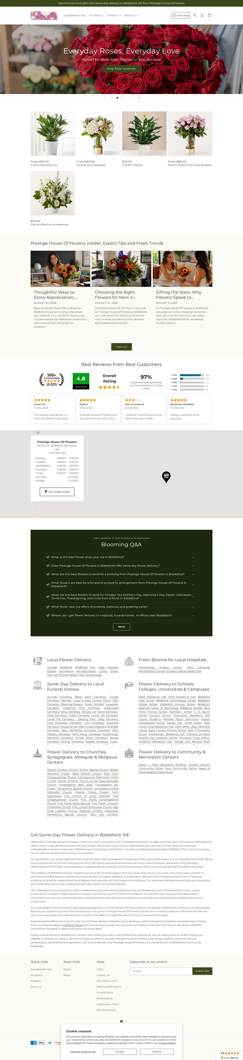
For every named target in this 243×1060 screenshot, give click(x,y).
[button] (96, 15)
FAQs (100, 969)
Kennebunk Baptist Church (66, 814)
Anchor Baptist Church (94, 769)
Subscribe (202, 970)
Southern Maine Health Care (183, 671)
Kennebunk (66, 671)
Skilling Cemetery (72, 741)
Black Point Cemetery (90, 696)
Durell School (193, 722)
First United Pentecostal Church (92, 807)
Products (36, 980)
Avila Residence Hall (181, 696)
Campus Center (160, 715)
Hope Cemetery (57, 715)
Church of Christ (68, 781)
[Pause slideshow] (138, 97)
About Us (36, 986)
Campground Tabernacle (94, 777)
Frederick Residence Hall (155, 741)
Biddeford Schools (191, 707)
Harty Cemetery (70, 711)
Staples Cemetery (96, 741)
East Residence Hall (161, 726)
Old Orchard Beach (66, 674)
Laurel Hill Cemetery (105, 715)
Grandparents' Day (41, 969)
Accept (120, 1051)
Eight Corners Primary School (167, 730)
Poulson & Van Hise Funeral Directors (83, 726)
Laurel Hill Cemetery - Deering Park (71, 719)
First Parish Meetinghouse (74, 803)
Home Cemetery (107, 711)
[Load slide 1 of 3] (112, 97)
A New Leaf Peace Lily (44, 165)
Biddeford (66, 667)
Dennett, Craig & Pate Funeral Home (86, 700)
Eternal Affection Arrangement (50, 224)
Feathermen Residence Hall (166, 734)
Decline (157, 1051)
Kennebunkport (86, 671)
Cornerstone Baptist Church (74, 788)
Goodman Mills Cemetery (81, 707)
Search (68, 969)
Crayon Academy (150, 719)
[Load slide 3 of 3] (122, 97)
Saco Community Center (181, 768)
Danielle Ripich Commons (180, 719)
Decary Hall (174, 722)
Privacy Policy (167, 1043)
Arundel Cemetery (59, 696)
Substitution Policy (108, 1004)
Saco (82, 674)
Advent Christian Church (62, 769)
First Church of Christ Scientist (87, 796)
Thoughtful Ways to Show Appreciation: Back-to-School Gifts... (56, 295)
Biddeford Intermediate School (176, 700)
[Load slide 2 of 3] (117, 97)
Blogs (67, 975)
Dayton (51, 671)
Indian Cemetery (79, 715)
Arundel (52, 667)
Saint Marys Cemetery (86, 734)
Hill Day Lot (88, 711)
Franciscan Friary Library (194, 737)
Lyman (103, 671)
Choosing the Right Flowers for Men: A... (115, 295)
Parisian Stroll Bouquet (91, 165)
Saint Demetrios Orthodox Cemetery (85, 730)
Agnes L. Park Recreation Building (162, 764)
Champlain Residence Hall (191, 715)
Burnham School (181, 711)
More (121, 626)
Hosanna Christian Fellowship (98, 810)
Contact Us (103, 975)
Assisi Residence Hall (152, 696)
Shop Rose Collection (121, 68)
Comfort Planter (132, 165)
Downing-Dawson (72, 704)
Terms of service (106, 1010)
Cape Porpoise (108, 667)
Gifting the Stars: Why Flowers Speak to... (179, 295)
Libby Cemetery (108, 719)
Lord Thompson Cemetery (64, 722)
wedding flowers (73, 925)
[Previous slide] (104, 97)
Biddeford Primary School (177, 704)
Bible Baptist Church (87, 773)
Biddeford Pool (85, 667)
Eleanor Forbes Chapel (91, 792)
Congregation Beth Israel (76, 784)
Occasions (36, 975)
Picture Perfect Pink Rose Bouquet (190, 165)
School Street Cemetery (91, 737)
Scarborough (94, 674)
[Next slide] (130, 97)
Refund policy (105, 998)
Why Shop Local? (107, 980)
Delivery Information (109, 986)
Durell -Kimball (94, 704)
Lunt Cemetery (94, 722)
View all (121, 346)
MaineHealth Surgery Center (160, 667)
